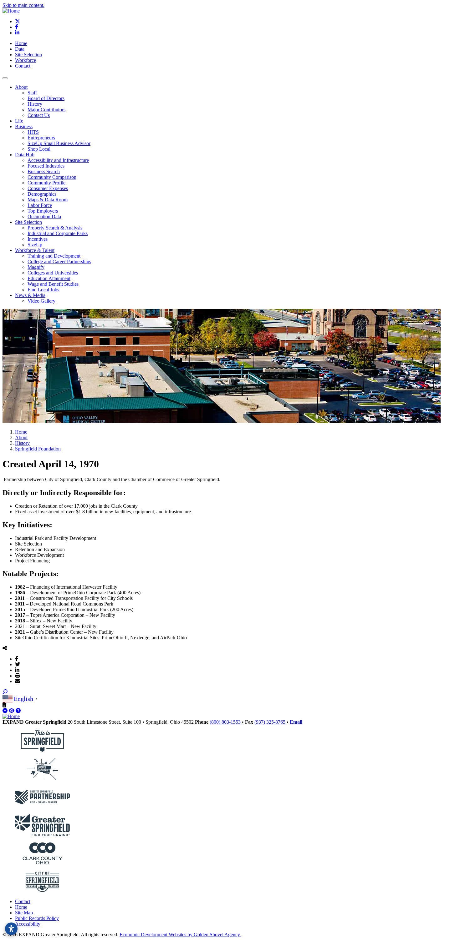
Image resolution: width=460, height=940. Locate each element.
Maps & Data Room (48, 199)
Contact (22, 65)
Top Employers (43, 211)
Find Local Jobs (43, 289)
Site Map (24, 912)
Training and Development (54, 256)
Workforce (25, 60)
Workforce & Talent (34, 250)
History (35, 104)
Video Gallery (41, 301)
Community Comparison (52, 177)
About (21, 87)
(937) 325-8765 (270, 722)
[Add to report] (6, 710)
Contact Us (39, 115)
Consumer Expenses (48, 188)
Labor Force (40, 205)
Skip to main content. (23, 5)
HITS (33, 132)
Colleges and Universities (53, 272)
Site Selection (28, 54)
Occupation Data (44, 216)
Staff (32, 92)
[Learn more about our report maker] (18, 710)
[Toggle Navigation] (5, 78)
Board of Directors (46, 98)
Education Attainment (49, 278)
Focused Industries (46, 165)
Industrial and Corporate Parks (58, 233)
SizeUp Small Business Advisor (59, 143)
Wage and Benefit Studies (53, 284)
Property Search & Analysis (55, 227)
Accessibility (27, 924)
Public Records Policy (37, 918)
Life (19, 120)
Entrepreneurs (41, 137)
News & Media (30, 295)
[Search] (5, 692)
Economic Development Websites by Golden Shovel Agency (180, 934)
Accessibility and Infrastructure (58, 160)
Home (21, 43)
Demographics (42, 194)
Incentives (38, 239)
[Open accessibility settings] (11, 928)
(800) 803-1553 (226, 722)
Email (296, 722)
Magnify (36, 267)
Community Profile (46, 182)
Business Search (44, 171)
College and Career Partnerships (59, 261)
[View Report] (12, 710)
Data (19, 49)
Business (24, 126)
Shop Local (39, 149)
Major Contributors (46, 109)
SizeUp (35, 244)
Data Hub (24, 154)
